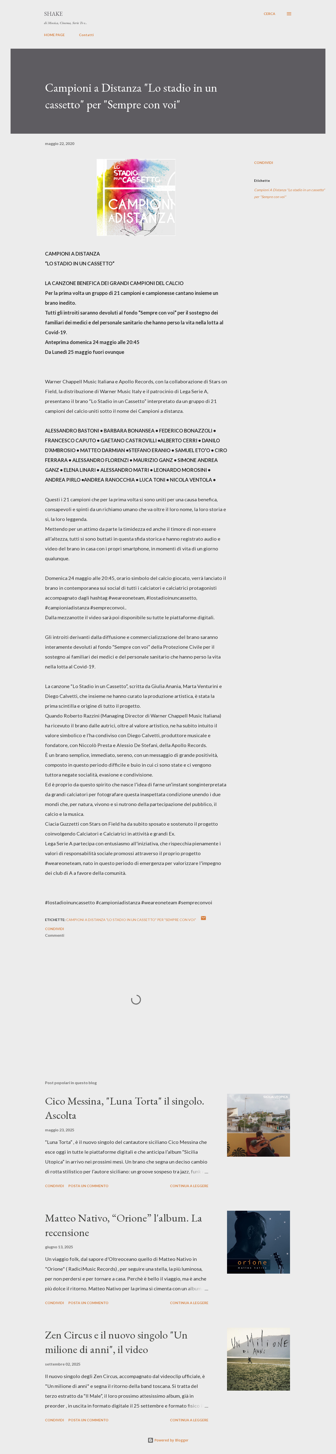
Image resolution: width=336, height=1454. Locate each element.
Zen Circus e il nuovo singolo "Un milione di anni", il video (116, 1342)
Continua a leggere (189, 1186)
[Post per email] (203, 920)
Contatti (86, 35)
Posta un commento (88, 1186)
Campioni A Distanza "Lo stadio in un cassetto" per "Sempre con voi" (289, 193)
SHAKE (53, 13)
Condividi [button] (263, 162)
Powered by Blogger (170, 1440)
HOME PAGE (54, 35)
